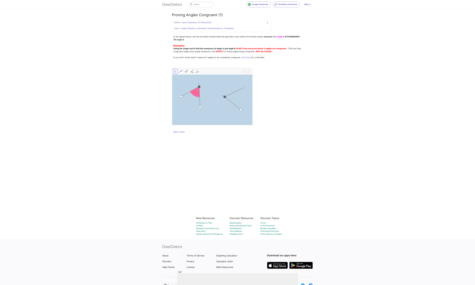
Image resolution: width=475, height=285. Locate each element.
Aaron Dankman (189, 22)
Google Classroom (260, 4)
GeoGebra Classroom (287, 4)
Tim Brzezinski (204, 22)
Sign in (307, 4)
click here (245, 57)
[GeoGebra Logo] (172, 4)
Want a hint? (179, 132)
